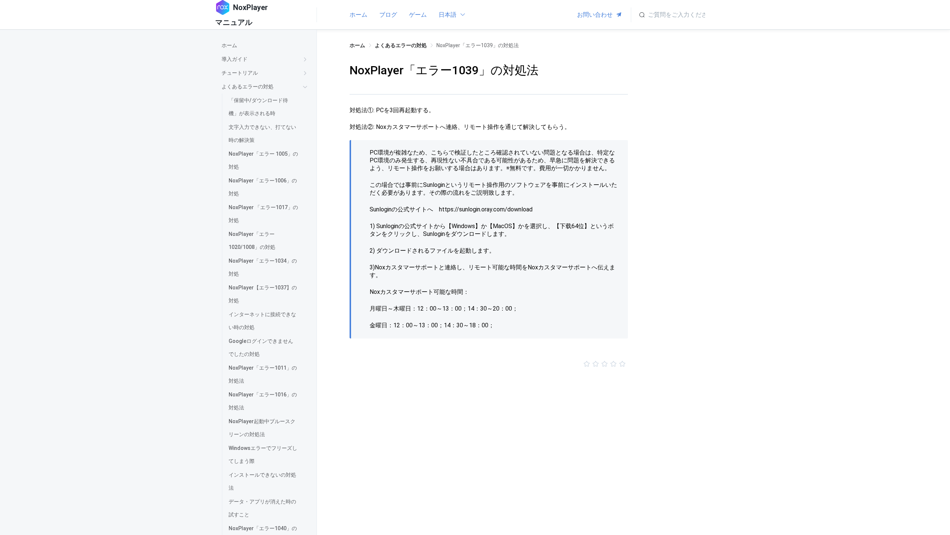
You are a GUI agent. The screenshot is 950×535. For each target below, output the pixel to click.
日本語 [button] (448, 14)
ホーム (358, 14)
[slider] (489, 364)
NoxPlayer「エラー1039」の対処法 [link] (477, 45)
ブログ (388, 14)
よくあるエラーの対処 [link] (401, 45)
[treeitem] (266, 45)
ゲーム (418, 14)
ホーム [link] (357, 45)
